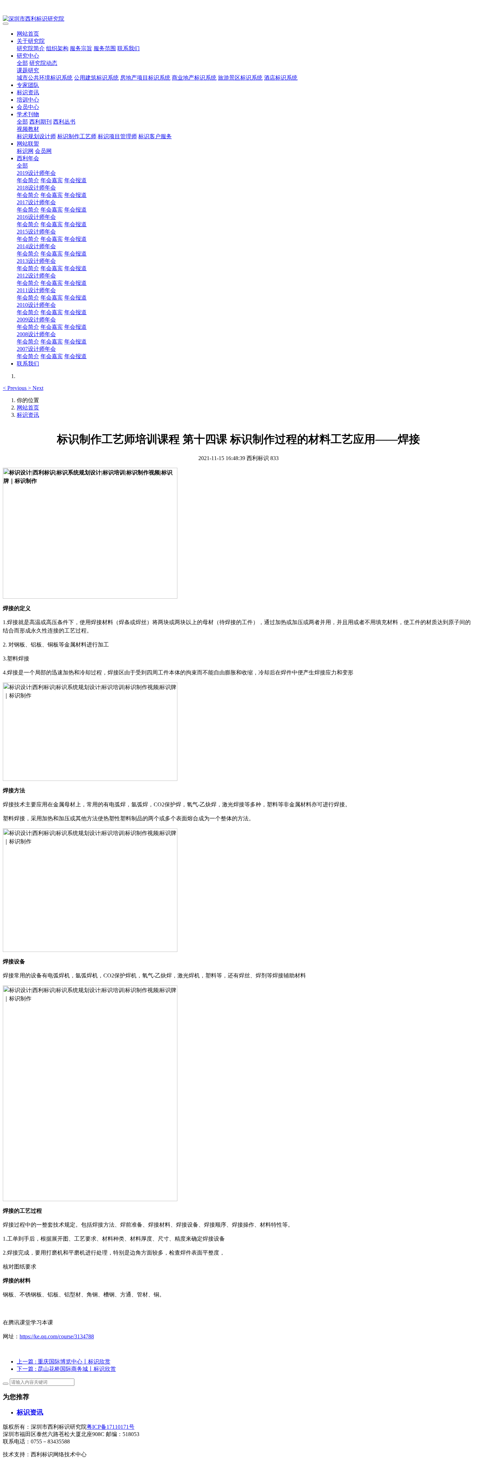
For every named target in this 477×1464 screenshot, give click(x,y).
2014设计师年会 (36, 246)
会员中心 (28, 107)
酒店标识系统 (281, 78)
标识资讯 (28, 92)
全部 (22, 63)
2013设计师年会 (36, 261)
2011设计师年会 (36, 290)
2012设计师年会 (36, 276)
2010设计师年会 (36, 305)
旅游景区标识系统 (240, 78)
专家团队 (28, 85)
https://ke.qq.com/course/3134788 (57, 1336)
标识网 (25, 151)
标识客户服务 (155, 136)
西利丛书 (64, 122)
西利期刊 (40, 122)
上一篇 (63, 1362)
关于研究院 (31, 41)
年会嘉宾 (52, 180)
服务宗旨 (81, 48)
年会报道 (75, 180)
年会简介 (28, 180)
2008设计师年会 (36, 334)
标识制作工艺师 (76, 136)
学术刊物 (28, 114)
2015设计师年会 (36, 232)
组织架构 (57, 48)
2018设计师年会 (36, 188)
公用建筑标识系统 (96, 78)
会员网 (43, 151)
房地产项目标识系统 (145, 78)
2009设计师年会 (36, 320)
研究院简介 (31, 48)
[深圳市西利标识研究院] (238, 19)
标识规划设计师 (36, 136)
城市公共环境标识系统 (45, 78)
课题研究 (28, 70)
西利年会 (28, 158)
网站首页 (28, 34)
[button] (15, 388)
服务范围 (105, 48)
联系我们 (128, 48)
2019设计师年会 (36, 173)
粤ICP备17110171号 (110, 1427)
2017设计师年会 (36, 202)
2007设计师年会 (36, 349)
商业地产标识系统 (194, 78)
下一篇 (66, 1369)
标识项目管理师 (117, 136)
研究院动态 (43, 63)
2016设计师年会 (36, 217)
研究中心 (28, 56)
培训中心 (28, 100)
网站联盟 (28, 144)
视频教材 (28, 129)
